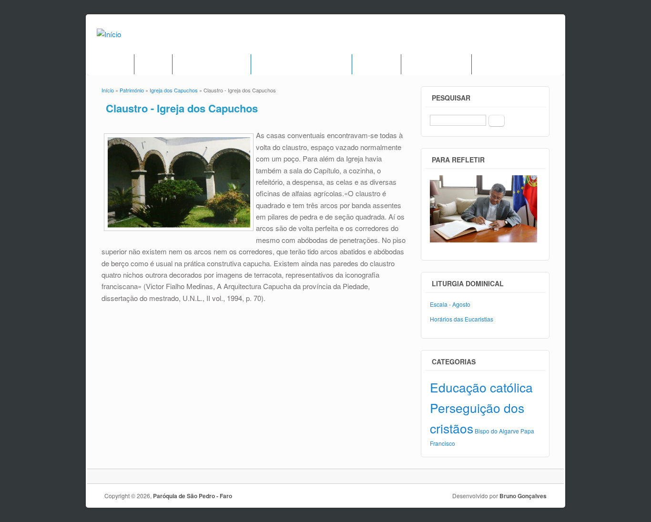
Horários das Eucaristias (461, 319)
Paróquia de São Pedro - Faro (192, 496)
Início (118, 64)
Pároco (153, 64)
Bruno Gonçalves (523, 496)
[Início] (109, 34)
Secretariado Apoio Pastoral (301, 64)
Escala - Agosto (450, 304)
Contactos (495, 64)
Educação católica (481, 387)
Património (376, 64)
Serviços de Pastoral (212, 64)
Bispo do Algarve (497, 431)
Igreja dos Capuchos (174, 90)
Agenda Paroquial (436, 64)
